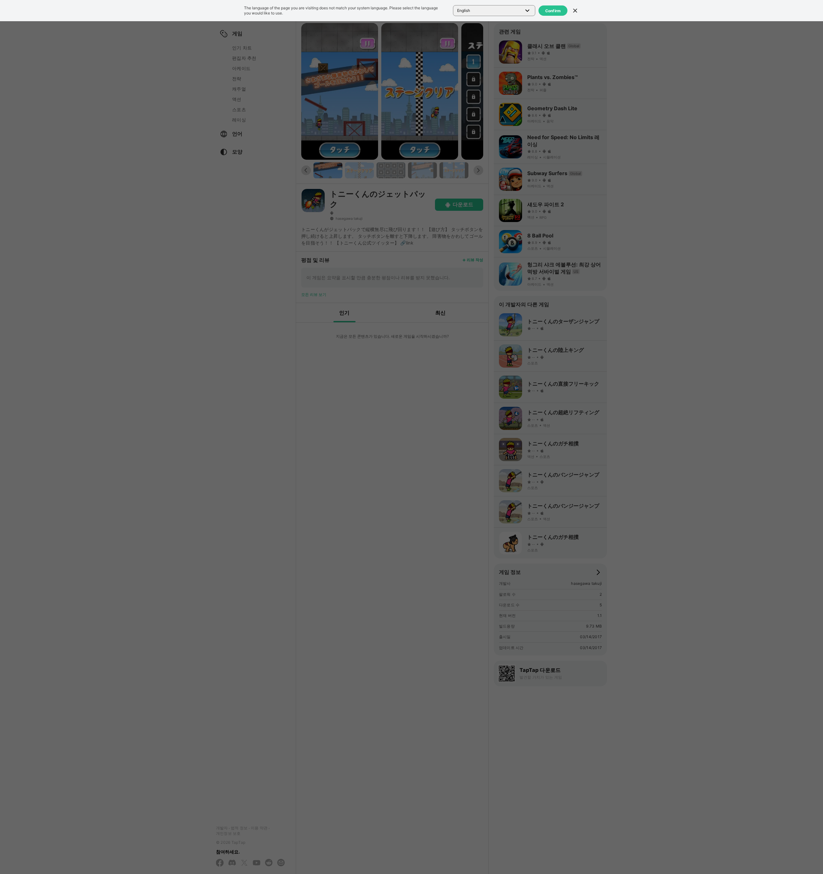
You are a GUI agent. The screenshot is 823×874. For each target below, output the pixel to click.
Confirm (553, 10)
